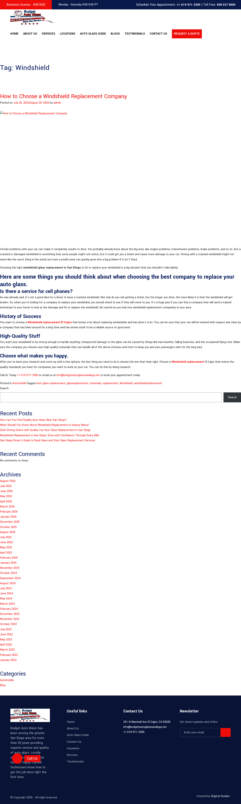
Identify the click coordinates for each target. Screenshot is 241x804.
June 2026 (6, 491)
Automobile (19, 383)
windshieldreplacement (148, 383)
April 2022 (6, 645)
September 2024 (10, 578)
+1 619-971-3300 (27, 375)
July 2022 (6, 629)
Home (14, 34)
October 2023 (8, 624)
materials (95, 383)
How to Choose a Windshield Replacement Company (63, 96)
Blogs (115, 34)
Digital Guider (220, 796)
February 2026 (9, 512)
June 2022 (6, 634)
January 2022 (8, 660)
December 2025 (10, 522)
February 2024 (9, 609)
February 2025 (9, 558)
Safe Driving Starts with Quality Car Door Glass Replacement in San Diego (45, 430)
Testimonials (135, 34)
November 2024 (10, 568)
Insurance (73, 748)
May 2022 (6, 640)
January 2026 (8, 517)
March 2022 (7, 650)
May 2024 (6, 599)
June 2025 (6, 542)
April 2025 (6, 553)
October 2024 (8, 573)
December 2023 (10, 614)
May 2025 (6, 547)
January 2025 (8, 563)
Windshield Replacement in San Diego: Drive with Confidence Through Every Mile (49, 435)
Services (48, 34)
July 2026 (6, 486)
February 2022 (9, 655)
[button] (17, 758)
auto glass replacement (50, 383)
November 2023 (9, 619)
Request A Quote (187, 34)
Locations (67, 34)
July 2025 (6, 537)
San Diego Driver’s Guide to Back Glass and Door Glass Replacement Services (47, 440)
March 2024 (7, 604)
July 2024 (6, 588)
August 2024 (8, 583)
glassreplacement (77, 383)
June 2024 (6, 593)
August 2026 (7, 481)
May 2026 (6, 496)
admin (57, 103)
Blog (2, 685)
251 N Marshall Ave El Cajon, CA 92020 (146, 722)
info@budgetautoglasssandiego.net (78, 375)
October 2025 (8, 527)
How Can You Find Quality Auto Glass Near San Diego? (33, 420)
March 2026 (7, 507)
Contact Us (158, 34)
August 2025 (7, 532)
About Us (30, 34)
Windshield (126, 383)
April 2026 (6, 502)
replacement (110, 383)
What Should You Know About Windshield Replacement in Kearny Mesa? (44, 425)
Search (4, 388)
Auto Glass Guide (93, 34)
